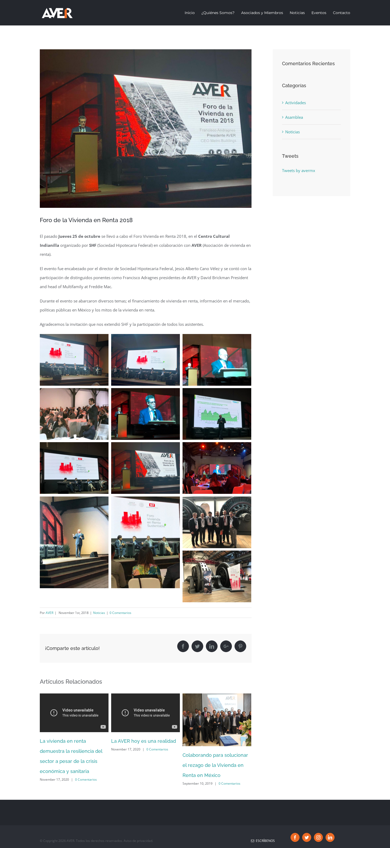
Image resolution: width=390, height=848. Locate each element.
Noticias (99, 612)
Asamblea (294, 117)
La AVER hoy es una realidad (143, 741)
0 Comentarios (120, 612)
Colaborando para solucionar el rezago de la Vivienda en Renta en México (215, 765)
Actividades (295, 102)
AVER (49, 612)
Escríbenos (264, 840)
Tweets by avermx (298, 170)
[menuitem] (193, 12)
